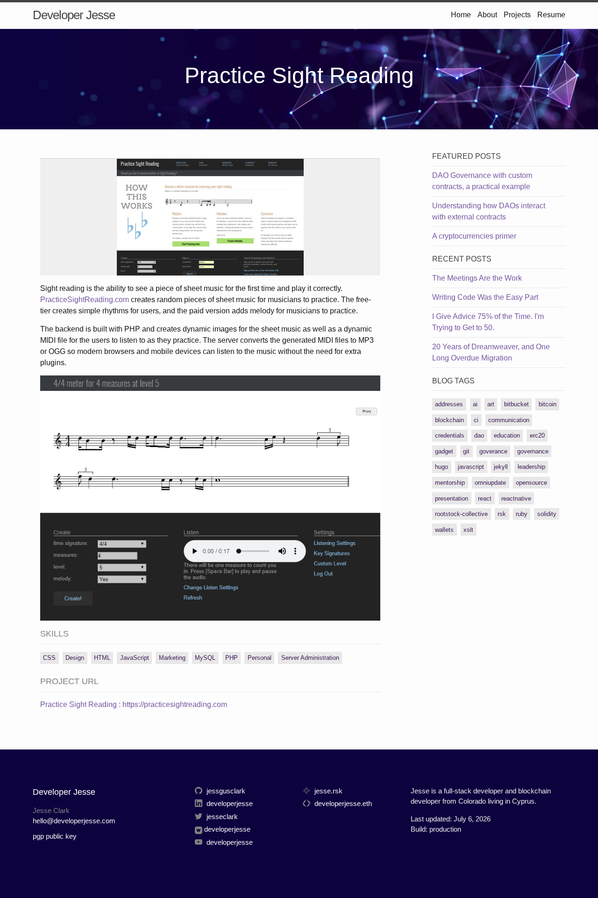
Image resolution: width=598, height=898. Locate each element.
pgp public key (55, 836)
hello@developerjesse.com (74, 821)
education (507, 435)
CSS (49, 657)
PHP (231, 657)
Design (74, 657)
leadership (531, 466)
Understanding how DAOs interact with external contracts (488, 211)
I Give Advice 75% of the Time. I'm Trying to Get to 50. (488, 322)
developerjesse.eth (342, 803)
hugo (441, 466)
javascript (471, 466)
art (490, 404)
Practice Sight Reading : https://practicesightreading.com (133, 704)
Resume (551, 15)
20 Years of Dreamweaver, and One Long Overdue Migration (491, 352)
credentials (449, 435)
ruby (521, 513)
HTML (102, 657)
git (466, 451)
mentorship (450, 482)
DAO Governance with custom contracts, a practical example (482, 181)
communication (508, 420)
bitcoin (547, 404)
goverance (493, 451)
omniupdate (490, 482)
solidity (546, 513)
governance (532, 451)
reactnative (516, 498)
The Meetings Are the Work (477, 278)
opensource (531, 482)
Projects (517, 15)
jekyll (501, 466)
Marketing (172, 657)
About (487, 15)
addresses (449, 404)
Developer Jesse (74, 15)
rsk (502, 513)
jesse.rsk (327, 791)
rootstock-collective (461, 513)
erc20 (537, 435)
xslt (468, 529)
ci (476, 420)
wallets (444, 529)
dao (479, 435)
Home (461, 15)
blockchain (449, 420)
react (484, 498)
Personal (259, 657)
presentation (451, 498)
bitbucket (516, 404)
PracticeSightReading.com (84, 300)
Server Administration (310, 657)
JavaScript (134, 657)
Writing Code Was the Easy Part (485, 297)
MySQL (205, 657)
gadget (444, 451)
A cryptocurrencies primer (474, 236)
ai (475, 404)
